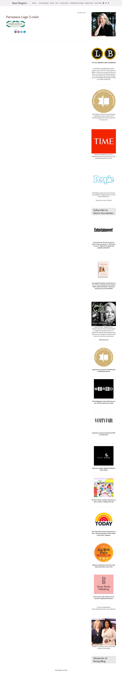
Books (34, 3)
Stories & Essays (44, 3)
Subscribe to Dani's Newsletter (103, 211)
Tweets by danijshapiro (104, 607)
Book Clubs (98, 3)
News (57, 3)
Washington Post (105, 285)
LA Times (97, 285)
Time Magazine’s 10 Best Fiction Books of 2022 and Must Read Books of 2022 (104, 156)
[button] (102, 35)
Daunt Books (97, 596)
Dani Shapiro (19, 3)
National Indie (101, 288)
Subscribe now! (103, 339)
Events (52, 3)
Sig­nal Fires (104, 119)
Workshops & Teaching (76, 3)
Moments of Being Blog (100, 660)
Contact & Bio (64, 3)
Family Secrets (89, 3)
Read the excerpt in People (104, 200)
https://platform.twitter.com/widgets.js (103, 609)
